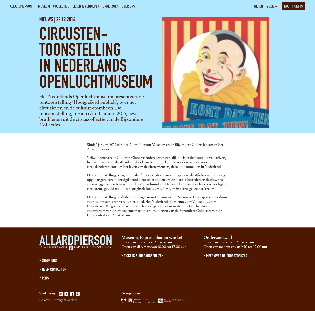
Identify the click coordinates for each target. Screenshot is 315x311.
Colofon (44, 300)
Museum (44, 6)
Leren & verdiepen (86, 6)
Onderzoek (110, 6)
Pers (45, 279)
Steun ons (49, 261)
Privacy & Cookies (65, 300)
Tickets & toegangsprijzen (143, 256)
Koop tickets (293, 6)
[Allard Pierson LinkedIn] (61, 294)
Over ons (128, 6)
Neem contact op (54, 270)
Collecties (61, 6)
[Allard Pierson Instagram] (78, 294)
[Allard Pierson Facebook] (72, 294)
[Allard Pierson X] (66, 294)
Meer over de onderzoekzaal (227, 256)
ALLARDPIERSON (21, 6)
